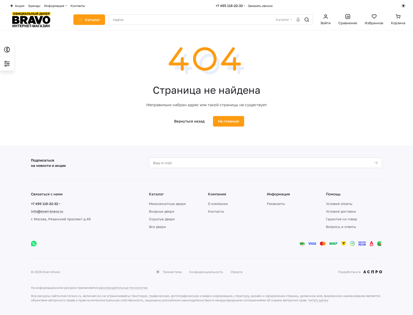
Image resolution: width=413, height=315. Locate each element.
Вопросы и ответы (341, 227)
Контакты (216, 211)
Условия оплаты (339, 204)
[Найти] (307, 19)
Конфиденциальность (206, 272)
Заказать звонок (260, 6)
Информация (278, 194)
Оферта (236, 272)
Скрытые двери (162, 219)
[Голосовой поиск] (298, 19)
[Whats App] (34, 243)
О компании (218, 204)
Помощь (333, 194)
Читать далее (318, 300)
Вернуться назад (189, 121)
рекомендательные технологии (123, 288)
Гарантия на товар (341, 219)
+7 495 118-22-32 (229, 6)
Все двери (157, 227)
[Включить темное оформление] (403, 6)
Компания (217, 194)
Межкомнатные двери (167, 204)
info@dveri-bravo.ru (47, 211)
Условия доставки (341, 211)
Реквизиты (276, 204)
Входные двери (161, 211)
